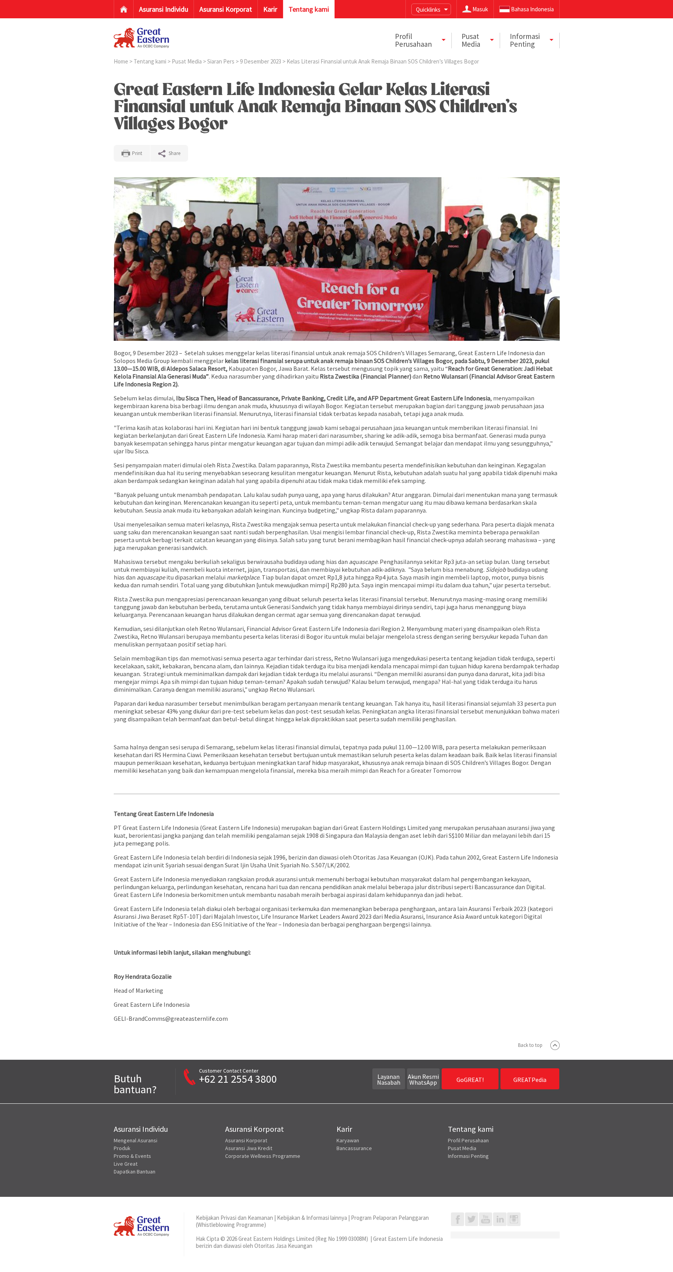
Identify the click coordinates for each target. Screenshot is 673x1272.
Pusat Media (187, 61)
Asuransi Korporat (246, 1140)
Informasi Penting (468, 1155)
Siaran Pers (221, 61)
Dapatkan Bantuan (134, 1171)
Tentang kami (150, 61)
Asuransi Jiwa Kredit (248, 1148)
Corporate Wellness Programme (262, 1155)
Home (121, 61)
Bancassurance (354, 1148)
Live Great (125, 1163)
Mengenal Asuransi (135, 1140)
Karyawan (347, 1140)
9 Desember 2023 (261, 61)
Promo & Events (132, 1155)
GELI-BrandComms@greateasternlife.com (171, 1018)
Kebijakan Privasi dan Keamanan (234, 1217)
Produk (122, 1148)
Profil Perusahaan (468, 1140)
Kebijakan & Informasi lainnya (312, 1217)
